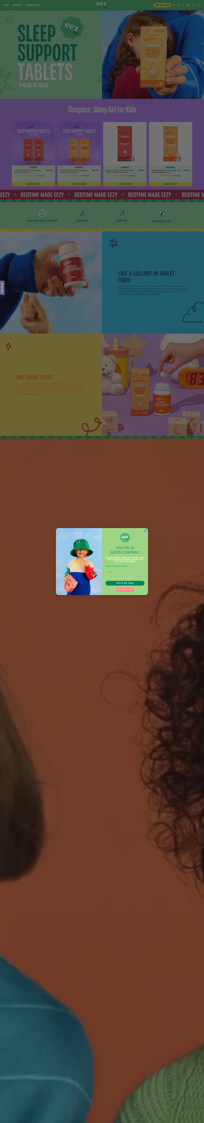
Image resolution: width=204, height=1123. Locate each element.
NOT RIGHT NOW (125, 590)
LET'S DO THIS (125, 583)
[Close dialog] (145, 530)
